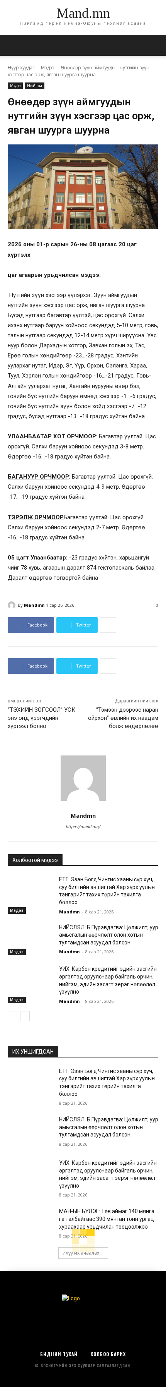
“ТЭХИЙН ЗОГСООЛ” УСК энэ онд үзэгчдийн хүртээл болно (41, 718)
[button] (155, 45)
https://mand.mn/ (83, 826)
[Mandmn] (13, 605)
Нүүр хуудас (21, 67)
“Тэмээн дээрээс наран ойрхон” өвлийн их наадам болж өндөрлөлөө (123, 718)
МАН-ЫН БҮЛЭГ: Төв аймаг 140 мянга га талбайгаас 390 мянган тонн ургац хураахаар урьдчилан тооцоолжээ (106, 1218)
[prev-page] (12, 1016)
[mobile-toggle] (13, 45)
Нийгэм (34, 85)
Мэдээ (47, 67)
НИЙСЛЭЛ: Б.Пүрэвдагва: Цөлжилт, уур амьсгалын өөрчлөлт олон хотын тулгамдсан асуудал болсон (108, 935)
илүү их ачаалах (81, 1253)
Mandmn (34, 605)
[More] (108, 625)
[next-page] (25, 1016)
